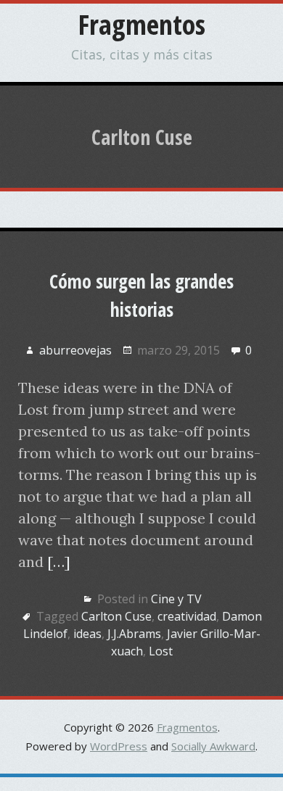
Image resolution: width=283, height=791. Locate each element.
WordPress (118, 746)
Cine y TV (176, 599)
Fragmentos (141, 24)
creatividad (186, 616)
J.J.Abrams (134, 634)
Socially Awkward (213, 746)
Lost (161, 651)
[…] (58, 561)
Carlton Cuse (116, 616)
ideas (87, 634)
